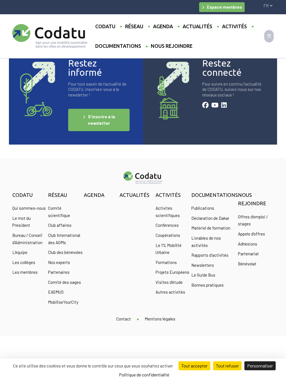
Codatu (105, 26)
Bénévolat (247, 263)
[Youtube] (214, 105)
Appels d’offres (251, 233)
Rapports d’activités (209, 255)
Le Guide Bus (203, 274)
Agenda (163, 26)
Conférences (167, 225)
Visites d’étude (169, 282)
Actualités (197, 26)
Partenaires (59, 272)
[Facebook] (205, 105)
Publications (202, 208)
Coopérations (168, 235)
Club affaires (60, 225)
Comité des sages (64, 282)
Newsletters (202, 265)
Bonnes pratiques (207, 284)
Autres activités (170, 291)
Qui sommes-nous (29, 208)
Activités (234, 26)
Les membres (25, 272)
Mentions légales (160, 318)
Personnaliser (260, 365)
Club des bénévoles (65, 252)
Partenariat (248, 253)
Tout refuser (227, 365)
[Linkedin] (224, 105)
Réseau (134, 26)
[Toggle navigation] (269, 36)
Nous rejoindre (171, 46)
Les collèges (23, 262)
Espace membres (224, 7)
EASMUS (56, 291)
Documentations (118, 46)
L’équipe (19, 252)
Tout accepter (194, 365)
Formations (166, 262)
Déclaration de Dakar (210, 218)
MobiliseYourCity (63, 302)
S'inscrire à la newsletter (101, 120)
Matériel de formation (210, 227)
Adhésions (247, 243)
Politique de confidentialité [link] (144, 374)
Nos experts (59, 262)
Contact (123, 318)
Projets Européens (172, 272)
